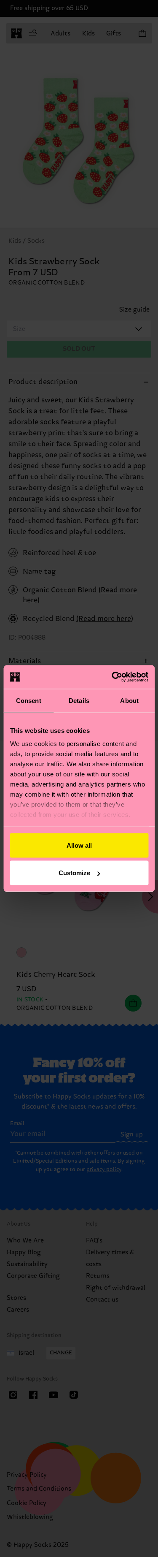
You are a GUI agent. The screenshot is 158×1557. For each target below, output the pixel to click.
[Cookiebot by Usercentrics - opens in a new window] (112, 677)
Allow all (79, 845)
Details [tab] (79, 700)
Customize (74, 872)
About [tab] (129, 700)
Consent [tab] (28, 700)
